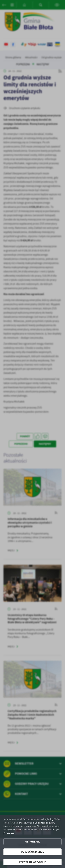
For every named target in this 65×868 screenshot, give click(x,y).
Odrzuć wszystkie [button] (32, 852)
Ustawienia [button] (32, 841)
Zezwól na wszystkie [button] (32, 862)
